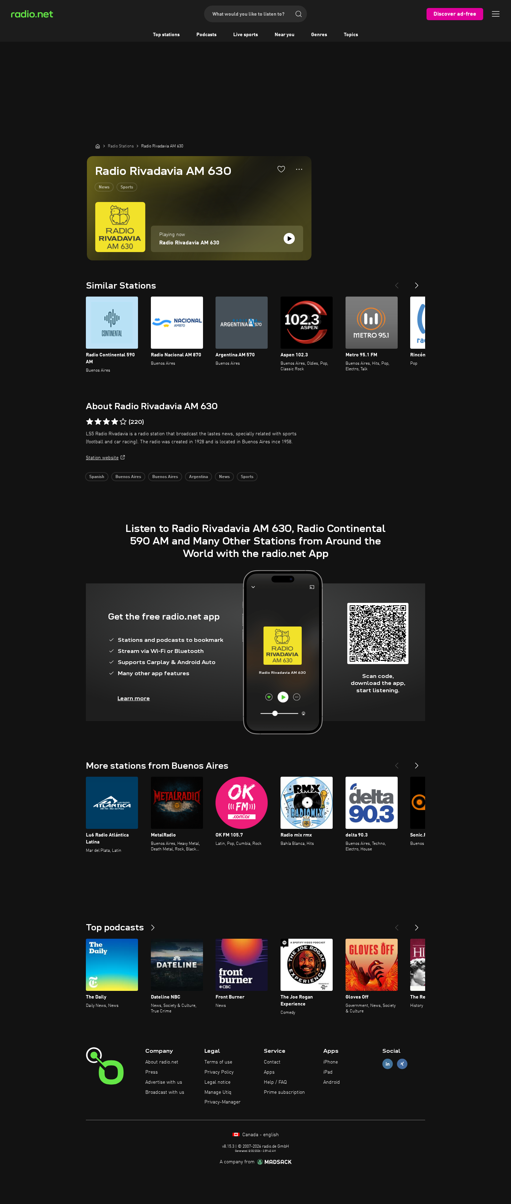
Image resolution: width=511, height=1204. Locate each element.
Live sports (245, 34)
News (104, 187)
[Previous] (396, 282)
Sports (127, 187)
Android (331, 1082)
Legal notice (217, 1082)
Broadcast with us (164, 1092)
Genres (319, 34)
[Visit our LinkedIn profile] (387, 1064)
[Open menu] (496, 14)
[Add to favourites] (281, 169)
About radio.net (161, 1062)
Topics (351, 34)
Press (151, 1072)
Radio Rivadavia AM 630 (189, 243)
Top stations (166, 34)
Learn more (133, 698)
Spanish (96, 477)
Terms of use (218, 1062)
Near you (284, 34)
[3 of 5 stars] (106, 422)
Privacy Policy (219, 1072)
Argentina (198, 477)
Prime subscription (284, 1092)
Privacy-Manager (222, 1102)
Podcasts (206, 34)
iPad (328, 1072)
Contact (272, 1062)
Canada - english (260, 1134)
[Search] (298, 14)
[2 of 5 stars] (98, 422)
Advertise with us (163, 1082)
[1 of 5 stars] (90, 422)
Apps (269, 1072)
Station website (102, 457)
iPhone (330, 1062)
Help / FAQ (275, 1082)
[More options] (299, 169)
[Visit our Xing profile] (402, 1064)
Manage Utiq (218, 1092)
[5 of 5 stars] (123, 422)
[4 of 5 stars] (115, 422)
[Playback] (289, 238)
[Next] (416, 282)
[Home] (97, 146)
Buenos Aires (128, 477)
